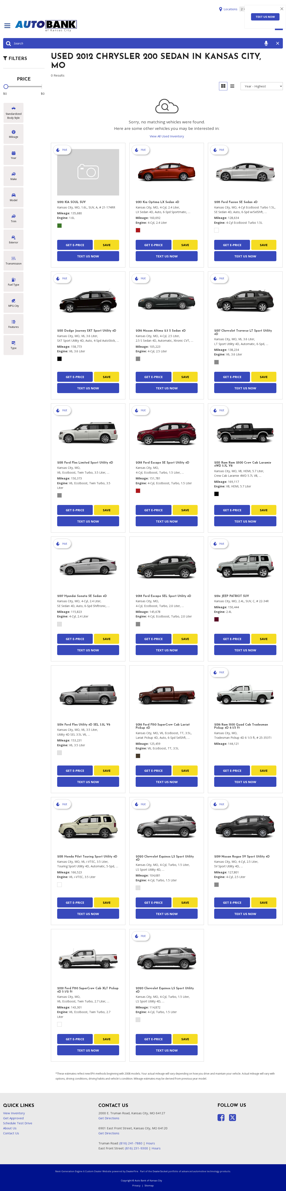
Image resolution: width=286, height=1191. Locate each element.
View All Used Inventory (167, 136)
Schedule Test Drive (17, 1123)
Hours (150, 1143)
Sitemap (149, 1185)
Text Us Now (265, 17)
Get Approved (13, 1118)
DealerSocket (160, 1171)
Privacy (136, 1185)
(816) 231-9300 (136, 1148)
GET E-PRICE (75, 245)
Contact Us (11, 1133)
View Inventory (14, 1113)
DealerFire (132, 1171)
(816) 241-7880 (130, 1143)
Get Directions (108, 1118)
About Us (10, 1128)
